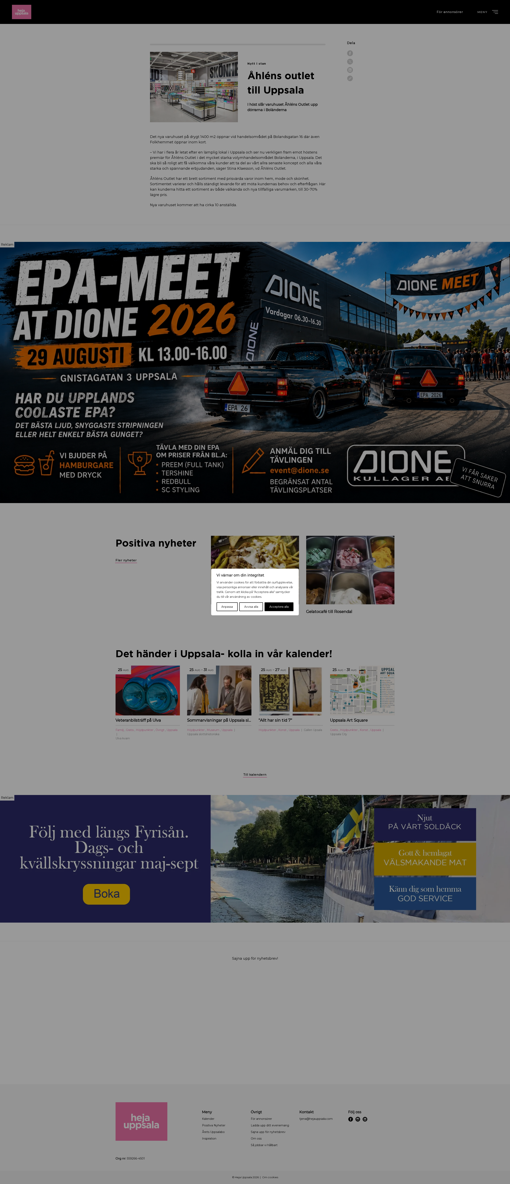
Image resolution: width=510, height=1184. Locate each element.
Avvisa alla (251, 607)
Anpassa (227, 607)
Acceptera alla (279, 607)
